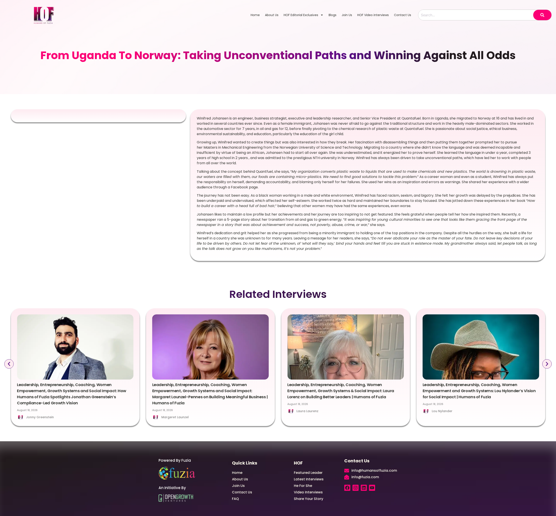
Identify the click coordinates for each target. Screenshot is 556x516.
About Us (271, 15)
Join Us (347, 15)
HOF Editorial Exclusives (301, 15)
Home (255, 15)
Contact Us (402, 15)
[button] (9, 364)
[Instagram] (355, 488)
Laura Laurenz (307, 411)
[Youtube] (372, 488)
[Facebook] (347, 488)
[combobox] (475, 15)
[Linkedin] (364, 488)
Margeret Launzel (175, 417)
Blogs (332, 15)
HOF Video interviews (373, 15)
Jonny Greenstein (40, 417)
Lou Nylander (442, 411)
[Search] (542, 15)
